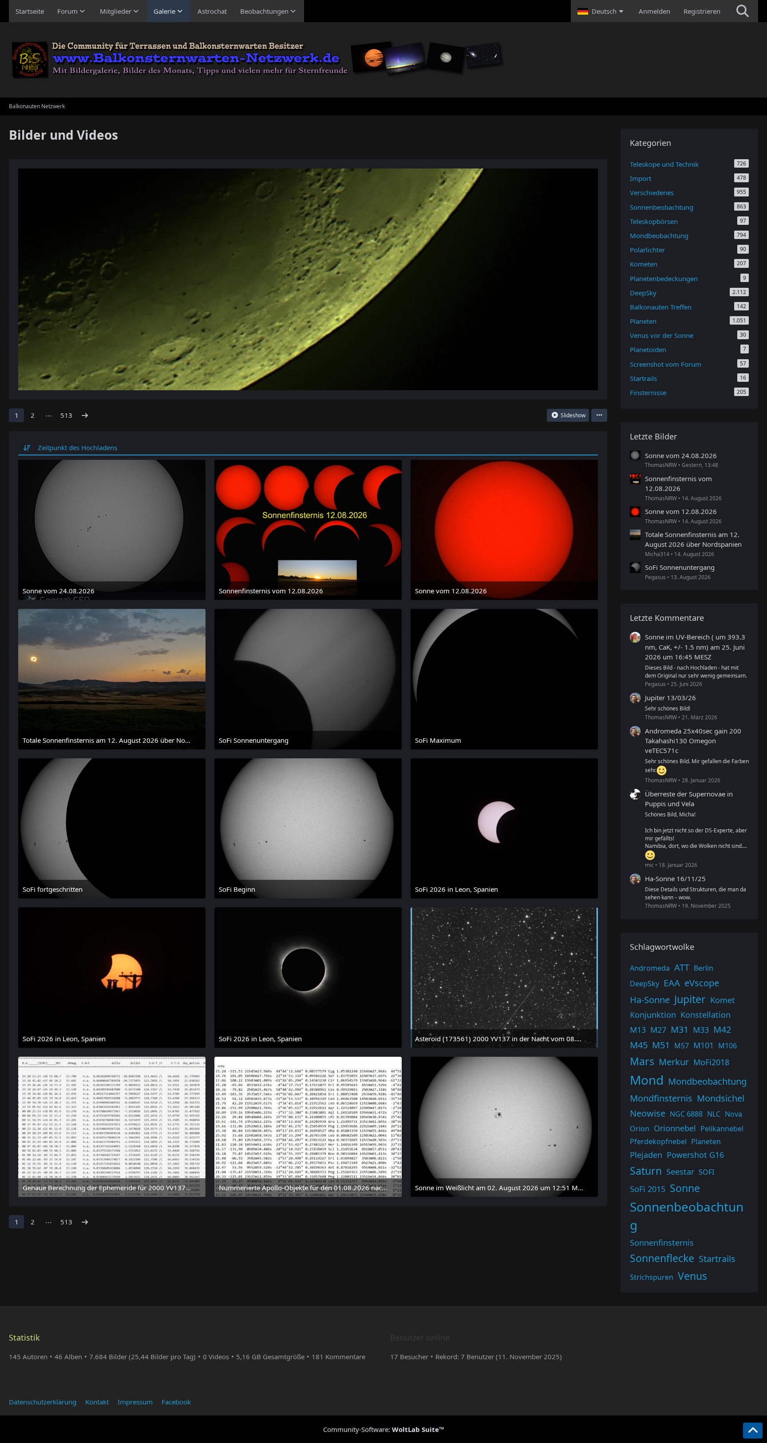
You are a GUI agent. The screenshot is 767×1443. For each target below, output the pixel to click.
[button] (601, 11)
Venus (692, 1276)
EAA (672, 983)
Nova (733, 1114)
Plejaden (646, 1154)
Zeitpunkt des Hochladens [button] (77, 447)
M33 (701, 1029)
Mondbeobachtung (707, 1081)
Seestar (680, 1171)
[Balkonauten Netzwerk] (383, 59)
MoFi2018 (711, 1062)
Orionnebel (675, 1128)
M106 (727, 1046)
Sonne (685, 1188)
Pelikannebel (721, 1128)
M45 (639, 1045)
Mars (642, 1061)
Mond (647, 1079)
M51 (661, 1045)
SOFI (706, 1172)
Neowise (647, 1113)
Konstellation (705, 1014)
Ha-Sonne (650, 1000)
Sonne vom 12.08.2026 (681, 511)
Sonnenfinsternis (662, 1242)
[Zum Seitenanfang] (753, 1431)
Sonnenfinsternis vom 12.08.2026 (678, 483)
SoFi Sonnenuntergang (680, 567)
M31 (679, 1029)
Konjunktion (653, 1014)
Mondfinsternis (661, 1098)
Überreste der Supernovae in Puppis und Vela (689, 798)
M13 (638, 1029)
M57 (681, 1046)
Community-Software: (383, 1429)
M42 (722, 1029)
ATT (681, 967)
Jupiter (690, 999)
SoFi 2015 (647, 1189)
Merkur (674, 1062)
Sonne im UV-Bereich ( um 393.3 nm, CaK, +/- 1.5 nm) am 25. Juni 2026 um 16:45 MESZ (695, 646)
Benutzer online (420, 1337)
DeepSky (644, 983)
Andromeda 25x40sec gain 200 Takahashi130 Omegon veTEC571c (693, 740)
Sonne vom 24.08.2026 (681, 455)
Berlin (703, 968)
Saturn (646, 1171)
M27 (658, 1029)
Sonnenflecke (662, 1258)
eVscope (701, 983)
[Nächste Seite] (85, 415)
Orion (639, 1128)
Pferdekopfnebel (658, 1141)
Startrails (717, 1259)
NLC (713, 1114)
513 (66, 415)
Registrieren (702, 11)
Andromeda (650, 968)
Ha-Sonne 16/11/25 (675, 878)
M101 (703, 1045)
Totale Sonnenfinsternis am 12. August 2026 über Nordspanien (693, 539)
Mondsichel (720, 1098)
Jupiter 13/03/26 (670, 697)
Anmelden (654, 11)
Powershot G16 (695, 1154)
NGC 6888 (686, 1114)
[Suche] (742, 11)
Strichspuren (651, 1277)
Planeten (706, 1141)
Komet (722, 1000)
